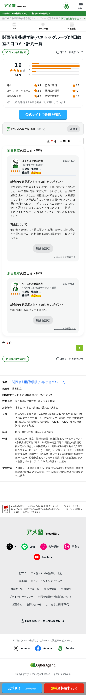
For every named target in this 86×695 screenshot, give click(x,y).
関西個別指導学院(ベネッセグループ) (38, 382)
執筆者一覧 (17, 588)
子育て (76, 546)
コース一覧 (43, 28)
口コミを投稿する (17, 52)
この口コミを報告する (65, 256)
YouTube (47, 557)
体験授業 (72, 28)
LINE (32, 546)
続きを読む (43, 248)
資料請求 (64, 688)
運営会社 (17, 604)
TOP (14, 28)
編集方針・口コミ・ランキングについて (40, 581)
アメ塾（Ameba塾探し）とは (47, 573)
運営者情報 (50, 588)
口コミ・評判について (72, 52)
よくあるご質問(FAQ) (57, 604)
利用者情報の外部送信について (55, 596)
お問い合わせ (34, 604)
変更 (75, 129)
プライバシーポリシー (21, 596)
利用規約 (66, 588)
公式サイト (22, 688)
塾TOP (5, 18)
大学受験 (53, 546)
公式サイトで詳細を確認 (43, 114)
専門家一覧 (33, 588)
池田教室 (13, 150)
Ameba (25, 648)
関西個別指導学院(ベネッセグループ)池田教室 (35, 18)
